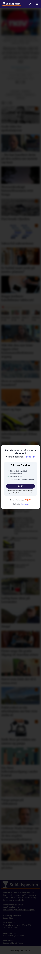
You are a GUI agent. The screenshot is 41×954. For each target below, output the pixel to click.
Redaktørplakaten (11, 907)
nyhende (26, 91)
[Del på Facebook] (16, 82)
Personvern (8, 910)
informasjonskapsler (25, 910)
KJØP (20, 486)
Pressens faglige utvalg (13, 905)
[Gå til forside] (11, 4)
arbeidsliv (30, 95)
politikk (15, 91)
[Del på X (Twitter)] (20, 82)
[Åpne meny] (37, 4)
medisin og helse (14, 95)
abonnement (25, 504)
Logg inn (20, 456)
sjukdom (20, 98)
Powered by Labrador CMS (20, 950)
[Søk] (29, 4)
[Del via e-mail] (23, 82)
